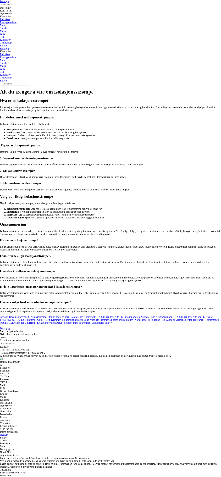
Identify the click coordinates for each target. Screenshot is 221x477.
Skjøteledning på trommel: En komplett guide (87, 322)
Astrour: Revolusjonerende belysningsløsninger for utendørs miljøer (34, 317)
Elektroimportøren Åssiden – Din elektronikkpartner (147, 317)
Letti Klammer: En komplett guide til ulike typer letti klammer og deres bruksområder (89, 319)
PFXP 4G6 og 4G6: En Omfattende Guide (22, 319)
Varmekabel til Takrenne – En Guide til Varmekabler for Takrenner (169, 319)
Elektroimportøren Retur (49, 322)
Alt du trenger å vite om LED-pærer (195, 317)
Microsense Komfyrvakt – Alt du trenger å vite (95, 317)
